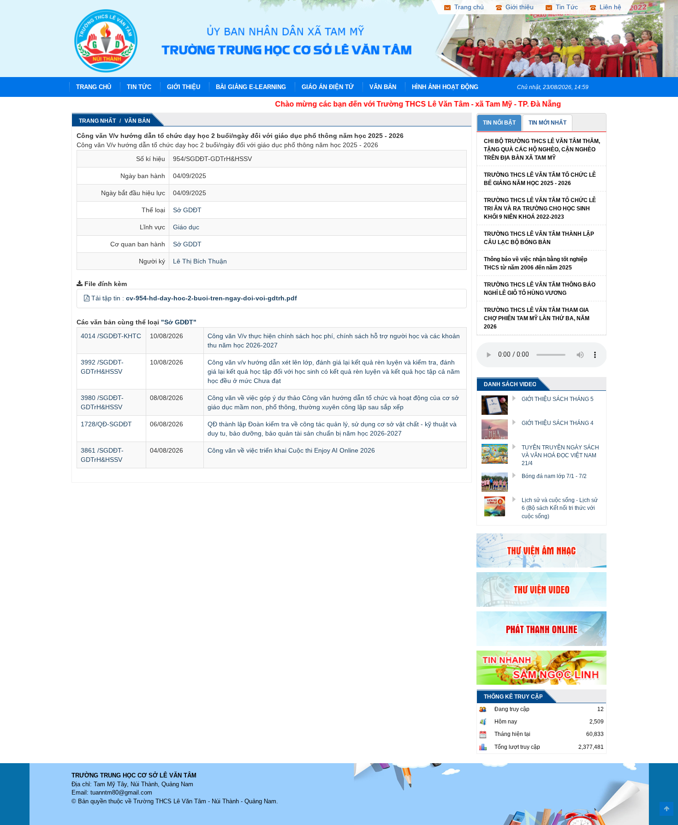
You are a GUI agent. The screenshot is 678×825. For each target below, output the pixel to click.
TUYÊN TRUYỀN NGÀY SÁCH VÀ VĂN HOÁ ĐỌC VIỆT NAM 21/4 (560, 455)
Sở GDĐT (187, 210)
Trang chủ (93, 87)
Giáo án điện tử (328, 87)
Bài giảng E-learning (251, 87)
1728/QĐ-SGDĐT (106, 424)
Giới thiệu (183, 87)
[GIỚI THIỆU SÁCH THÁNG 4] (498, 429)
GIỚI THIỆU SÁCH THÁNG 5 (558, 399)
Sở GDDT (187, 244)
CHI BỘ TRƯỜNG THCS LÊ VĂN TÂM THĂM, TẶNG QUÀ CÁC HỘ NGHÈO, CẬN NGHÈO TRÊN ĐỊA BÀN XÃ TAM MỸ (542, 149)
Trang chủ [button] (467, 7)
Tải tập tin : (194, 298)
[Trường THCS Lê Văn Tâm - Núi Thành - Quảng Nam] (106, 40)
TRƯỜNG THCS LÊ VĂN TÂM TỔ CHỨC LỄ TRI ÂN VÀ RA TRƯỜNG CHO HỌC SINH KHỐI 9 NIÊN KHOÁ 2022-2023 (540, 208)
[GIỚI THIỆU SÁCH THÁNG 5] (498, 404)
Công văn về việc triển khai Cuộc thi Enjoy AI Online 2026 (291, 450)
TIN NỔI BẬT (499, 123)
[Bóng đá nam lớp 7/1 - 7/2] (498, 481)
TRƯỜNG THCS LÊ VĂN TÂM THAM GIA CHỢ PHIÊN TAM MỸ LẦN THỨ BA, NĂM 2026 (536, 318)
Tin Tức (139, 87)
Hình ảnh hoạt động (445, 87)
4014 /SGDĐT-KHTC (111, 336)
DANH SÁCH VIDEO (510, 384)
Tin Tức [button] (565, 7)
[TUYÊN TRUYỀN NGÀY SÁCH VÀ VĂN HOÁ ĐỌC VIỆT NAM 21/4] (498, 453)
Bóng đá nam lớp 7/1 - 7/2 (554, 476)
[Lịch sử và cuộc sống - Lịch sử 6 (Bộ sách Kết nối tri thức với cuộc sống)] (498, 505)
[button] (86, 298)
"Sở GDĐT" (178, 322)
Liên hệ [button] (608, 7)
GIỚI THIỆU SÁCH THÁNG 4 (558, 423)
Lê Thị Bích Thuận (200, 261)
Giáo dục (186, 227)
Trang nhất (97, 121)
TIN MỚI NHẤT (547, 123)
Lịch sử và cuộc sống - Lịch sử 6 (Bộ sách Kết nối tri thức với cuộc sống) (560, 508)
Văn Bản (382, 87)
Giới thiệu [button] (518, 7)
